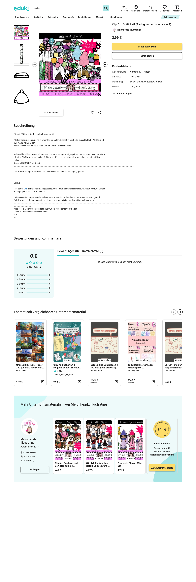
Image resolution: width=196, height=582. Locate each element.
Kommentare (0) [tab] (92, 251)
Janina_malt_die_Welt (63, 374)
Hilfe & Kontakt (115, 17)
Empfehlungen (85, 17)
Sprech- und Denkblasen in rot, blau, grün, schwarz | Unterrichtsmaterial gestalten (104, 366)
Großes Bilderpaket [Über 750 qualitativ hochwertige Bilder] (29, 366)
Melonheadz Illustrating (129, 29)
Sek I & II (37, 17)
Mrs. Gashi (21, 370)
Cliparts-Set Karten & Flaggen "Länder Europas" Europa (66, 366)
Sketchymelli (133, 370)
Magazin (100, 17)
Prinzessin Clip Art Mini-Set (130, 464)
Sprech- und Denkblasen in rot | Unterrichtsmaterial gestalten (179, 366)
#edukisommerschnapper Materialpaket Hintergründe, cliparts (141, 366)
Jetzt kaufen (147, 55)
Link (25, 189)
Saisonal (52, 17)
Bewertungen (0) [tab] (68, 251)
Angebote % (68, 17)
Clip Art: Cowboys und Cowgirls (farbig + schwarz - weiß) (66, 464)
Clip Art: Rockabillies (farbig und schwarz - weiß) (97, 464)
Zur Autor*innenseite (162, 468)
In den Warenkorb (147, 46)
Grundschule (21, 17)
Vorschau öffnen (51, 112)
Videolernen (96, 370)
